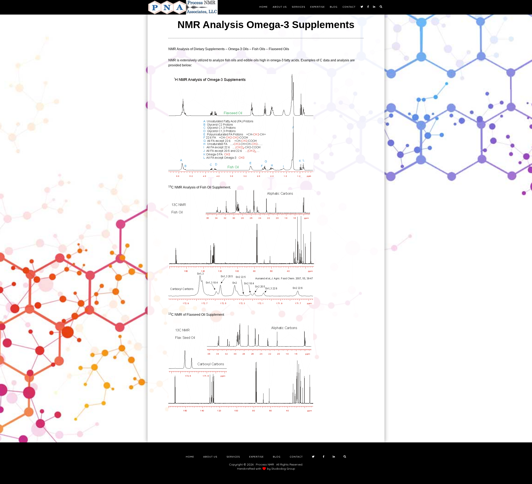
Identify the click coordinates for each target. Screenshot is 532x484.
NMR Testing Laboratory (185, 7)
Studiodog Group (283, 468)
